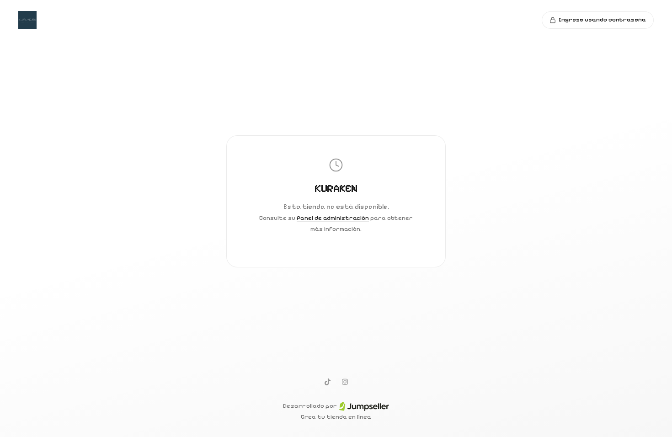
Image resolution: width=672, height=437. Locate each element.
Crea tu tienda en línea (336, 417)
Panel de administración (333, 218)
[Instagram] (344, 381)
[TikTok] (327, 381)
